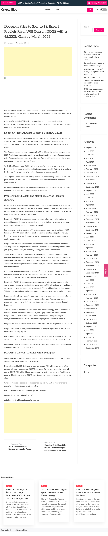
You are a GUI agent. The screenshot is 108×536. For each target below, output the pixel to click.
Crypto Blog (9, 9)
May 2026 (90, 158)
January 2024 (91, 258)
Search (86, 27)
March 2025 (91, 208)
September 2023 (92, 273)
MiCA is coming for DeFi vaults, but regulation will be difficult (43, 3)
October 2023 (91, 269)
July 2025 (90, 194)
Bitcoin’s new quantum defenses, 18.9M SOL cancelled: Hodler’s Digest (93, 56)
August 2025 (91, 190)
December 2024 (92, 219)
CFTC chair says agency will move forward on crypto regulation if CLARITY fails (93, 93)
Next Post (48, 442)
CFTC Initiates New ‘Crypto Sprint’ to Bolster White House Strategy (54, 492)
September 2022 (92, 309)
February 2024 (92, 255)
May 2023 (90, 287)
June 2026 (90, 155)
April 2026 (90, 162)
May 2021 (90, 330)
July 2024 (90, 237)
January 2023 (91, 301)
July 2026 (90, 151)
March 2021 (90, 337)
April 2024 (90, 248)
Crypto (56, 10)
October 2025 (91, 183)
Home (47, 10)
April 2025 (90, 205)
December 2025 (92, 176)
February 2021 (92, 341)
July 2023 (90, 280)
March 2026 (91, 165)
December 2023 (92, 262)
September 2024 (92, 230)
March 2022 (91, 316)
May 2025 (90, 201)
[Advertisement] (38, 61)
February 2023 (92, 298)
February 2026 (92, 169)
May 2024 (90, 244)
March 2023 (91, 294)
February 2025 (92, 212)
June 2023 (90, 284)
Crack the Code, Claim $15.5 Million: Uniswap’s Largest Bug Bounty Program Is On (55, 447)
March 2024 (91, 251)
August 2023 (91, 276)
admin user (10, 43)
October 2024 (91, 226)
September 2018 (92, 348)
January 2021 (91, 344)
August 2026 (91, 148)
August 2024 (91, 233)
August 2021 (91, 326)
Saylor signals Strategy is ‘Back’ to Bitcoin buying (94, 64)
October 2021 (91, 323)
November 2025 (92, 180)
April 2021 (90, 334)
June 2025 (90, 198)
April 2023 (90, 291)
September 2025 (92, 187)
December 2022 (92, 305)
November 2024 (92, 223)
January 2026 (91, 173)
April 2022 (90, 312)
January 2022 (91, 319)
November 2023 (92, 266)
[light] (100, 9)
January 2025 (91, 216)
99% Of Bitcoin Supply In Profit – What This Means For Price (88, 492)
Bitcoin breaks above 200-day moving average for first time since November (94, 81)
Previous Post (16, 444)
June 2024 (90, 241)
